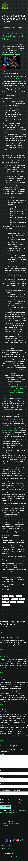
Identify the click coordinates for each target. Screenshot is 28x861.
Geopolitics (4, 823)
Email (2, 777)
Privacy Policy (9, 845)
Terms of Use (8, 848)
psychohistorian (8, 471)
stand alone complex (7, 411)
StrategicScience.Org (8, 853)
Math (9, 823)
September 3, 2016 (4, 634)
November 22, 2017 (4, 679)
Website (2, 783)
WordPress (16, 857)
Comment (3, 754)
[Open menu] (25, 6)
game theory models (18, 129)
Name (2, 770)
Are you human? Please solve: (8, 790)
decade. (17, 78)
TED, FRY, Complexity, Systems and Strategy (16, 381)
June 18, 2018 (3, 711)
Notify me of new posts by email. (11, 803)
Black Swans (20, 235)
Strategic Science (15, 823)
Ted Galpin (5, 72)
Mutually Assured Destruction (10, 430)
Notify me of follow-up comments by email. (14, 800)
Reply (1, 649)
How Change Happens (16, 392)
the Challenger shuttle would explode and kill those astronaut (15, 305)
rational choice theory (12, 187)
